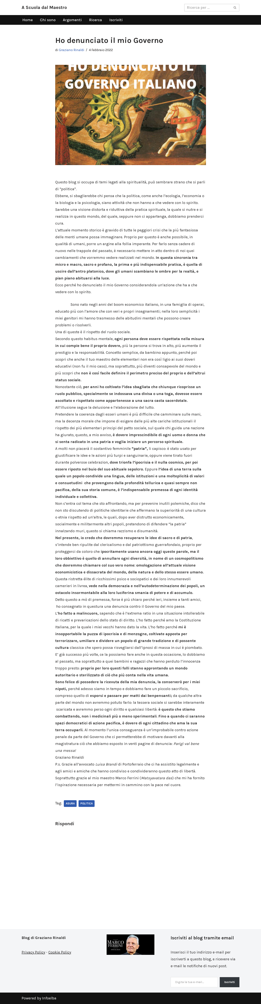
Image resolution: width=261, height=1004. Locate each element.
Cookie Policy (59, 952)
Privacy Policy (33, 952)
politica (86, 803)
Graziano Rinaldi (71, 50)
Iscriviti (116, 20)
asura (70, 803)
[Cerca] (235, 7)
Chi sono (48, 20)
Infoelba (49, 998)
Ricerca (95, 20)
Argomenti (72, 20)
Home (27, 20)
